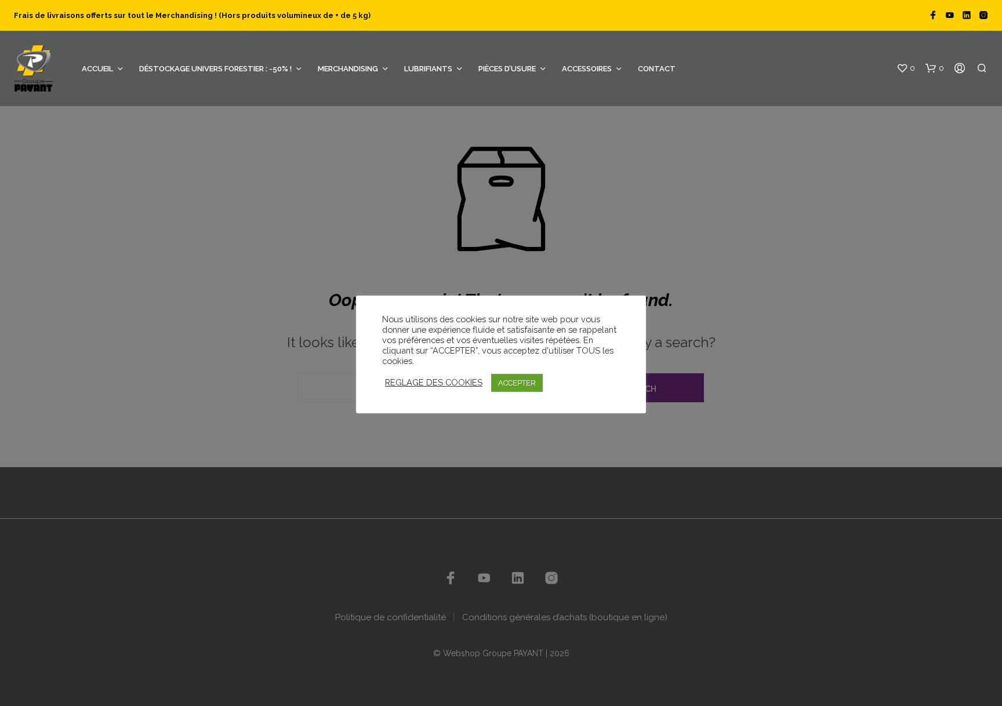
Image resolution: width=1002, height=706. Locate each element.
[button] (905, 68)
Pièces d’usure (507, 68)
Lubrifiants (428, 68)
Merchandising (348, 68)
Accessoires (587, 68)
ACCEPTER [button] (517, 383)
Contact (657, 68)
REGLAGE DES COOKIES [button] (433, 382)
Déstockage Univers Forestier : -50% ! (215, 68)
